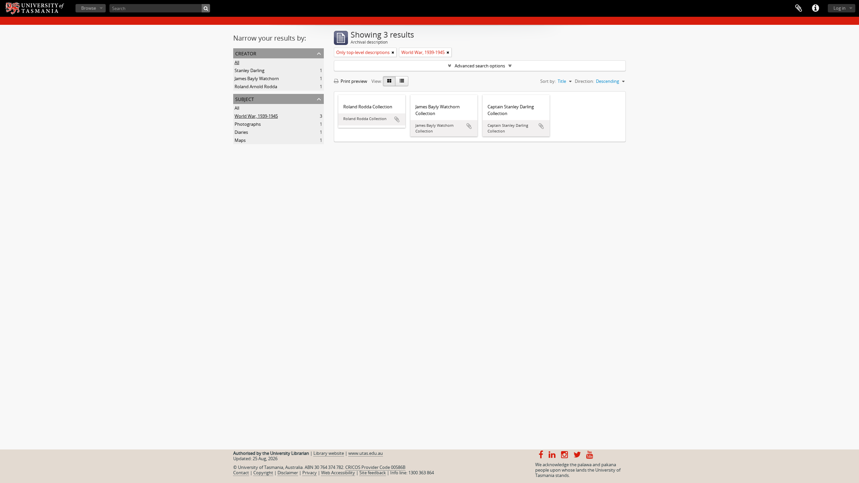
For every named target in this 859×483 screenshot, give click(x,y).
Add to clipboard (397, 119)
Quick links (815, 8)
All (237, 62)
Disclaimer (287, 473)
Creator (245, 52)
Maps (240, 140)
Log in (839, 8)
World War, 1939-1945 (256, 116)
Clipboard (798, 8)
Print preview (353, 81)
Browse (88, 8)
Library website (328, 453)
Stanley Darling (249, 70)
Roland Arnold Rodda (256, 87)
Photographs (248, 124)
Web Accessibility (338, 473)
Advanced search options (480, 66)
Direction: (584, 81)
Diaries (241, 132)
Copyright (263, 473)
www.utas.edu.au (365, 453)
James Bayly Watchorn (257, 78)
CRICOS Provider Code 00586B (375, 467)
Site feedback (372, 473)
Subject (244, 98)
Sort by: (548, 81)
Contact (241, 473)
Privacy (309, 473)
